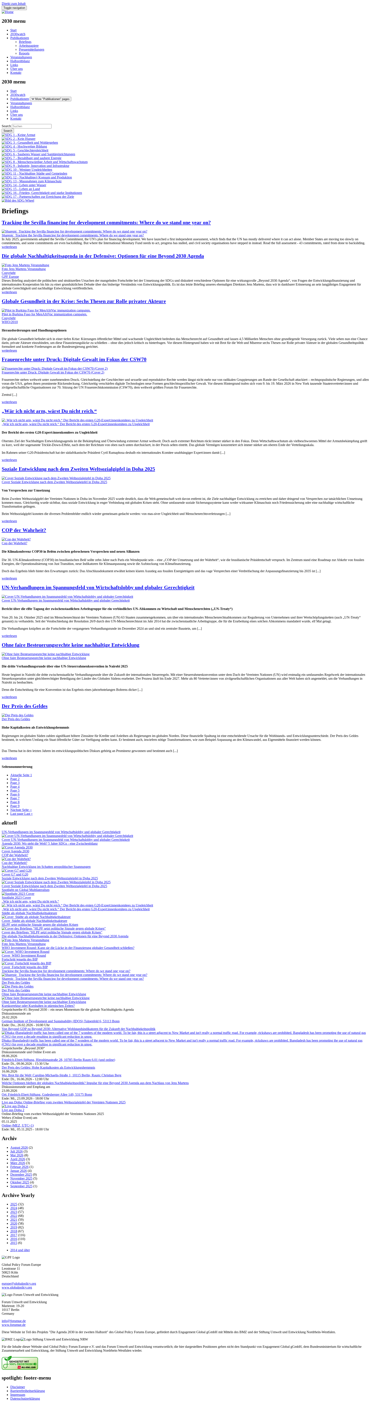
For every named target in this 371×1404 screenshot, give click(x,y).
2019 (13, 1227)
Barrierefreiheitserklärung (27, 1391)
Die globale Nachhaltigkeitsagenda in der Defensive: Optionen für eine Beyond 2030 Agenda (103, 256)
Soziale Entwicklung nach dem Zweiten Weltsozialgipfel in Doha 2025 (78, 469)
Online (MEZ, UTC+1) (18, 1125)
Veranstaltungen (21, 57)
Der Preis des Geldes (24, 706)
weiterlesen (9, 247)
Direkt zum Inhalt (14, 3)
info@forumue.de (14, 1321)
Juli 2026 (16, 1151)
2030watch (17, 34)
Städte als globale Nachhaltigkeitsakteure (29, 913)
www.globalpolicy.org (17, 1287)
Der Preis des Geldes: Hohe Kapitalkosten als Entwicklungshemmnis (48, 1067)
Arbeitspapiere (29, 45)
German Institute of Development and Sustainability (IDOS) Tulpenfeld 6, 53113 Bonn (61, 1021)
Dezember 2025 (21, 1174)
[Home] (8, 12)
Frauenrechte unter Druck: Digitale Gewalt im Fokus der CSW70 (74, 359)
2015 (13, 1243)
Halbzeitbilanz (20, 61)
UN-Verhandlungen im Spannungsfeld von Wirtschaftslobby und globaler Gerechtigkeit (98, 587)
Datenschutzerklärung (25, 1398)
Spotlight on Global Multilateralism (25, 890)
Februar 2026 (19, 1167)
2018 (13, 1231)
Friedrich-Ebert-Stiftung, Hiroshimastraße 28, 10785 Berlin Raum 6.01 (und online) (58, 1060)
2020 (13, 1223)
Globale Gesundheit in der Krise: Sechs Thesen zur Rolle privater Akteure (84, 301)
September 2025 (21, 1186)
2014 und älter (20, 1250)
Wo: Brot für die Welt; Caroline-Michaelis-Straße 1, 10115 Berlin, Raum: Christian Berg (61, 1075)
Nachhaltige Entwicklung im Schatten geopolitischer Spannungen (46, 866)
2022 (13, 1216)
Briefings (25, 42)
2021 (13, 1219)
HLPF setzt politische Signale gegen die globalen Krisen (40, 924)
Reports (24, 53)
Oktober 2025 (19, 1182)
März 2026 (17, 1163)
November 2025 (21, 1178)
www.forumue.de (14, 1325)
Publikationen (19, 38)
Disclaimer (17, 1387)
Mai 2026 (16, 1155)
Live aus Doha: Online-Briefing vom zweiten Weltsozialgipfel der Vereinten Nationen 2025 (64, 1102)
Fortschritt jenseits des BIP (20, 959)
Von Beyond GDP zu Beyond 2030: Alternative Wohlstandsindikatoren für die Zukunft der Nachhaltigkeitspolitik (78, 1029)
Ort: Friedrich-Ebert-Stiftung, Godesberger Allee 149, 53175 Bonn (47, 1094)
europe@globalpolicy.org (19, 1283)
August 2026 (19, 1147)
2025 (13, 1204)
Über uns (16, 69)
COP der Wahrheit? (24, 530)
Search (6, 126)
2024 (13, 1208)
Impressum (17, 1394)
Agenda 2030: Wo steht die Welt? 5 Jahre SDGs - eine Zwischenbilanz (50, 843)
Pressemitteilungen (31, 49)
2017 (13, 1235)
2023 (13, 1212)
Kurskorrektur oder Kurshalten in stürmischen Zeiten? (38, 1006)
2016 (13, 1239)
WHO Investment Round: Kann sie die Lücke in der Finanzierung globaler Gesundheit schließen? (68, 948)
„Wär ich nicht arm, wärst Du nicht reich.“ (49, 411)
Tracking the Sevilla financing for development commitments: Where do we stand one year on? (106, 222)
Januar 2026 (18, 1171)
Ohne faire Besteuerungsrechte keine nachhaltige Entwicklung (70, 645)
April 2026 (17, 1159)
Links (14, 65)
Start (13, 30)
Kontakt (15, 72)
